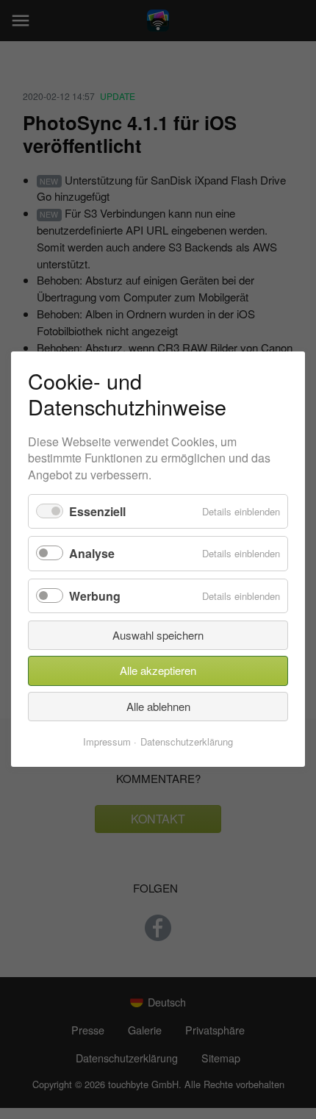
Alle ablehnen (158, 706)
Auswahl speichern (158, 635)
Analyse (92, 554)
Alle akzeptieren (158, 671)
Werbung (95, 595)
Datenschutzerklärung (186, 742)
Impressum (107, 742)
